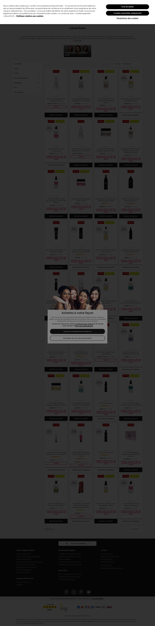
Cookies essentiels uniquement (127, 13)
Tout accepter (127, 7)
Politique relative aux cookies (29, 16)
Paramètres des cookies (127, 18)
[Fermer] (151, 12)
